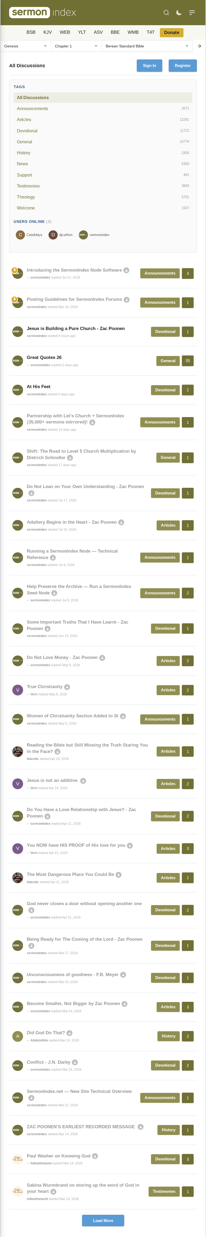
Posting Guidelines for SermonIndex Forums (74, 299)
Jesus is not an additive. (53, 780)
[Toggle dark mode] (178, 12)
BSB (31, 32)
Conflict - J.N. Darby (48, 1062)
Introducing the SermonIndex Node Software (74, 270)
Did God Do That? (46, 1032)
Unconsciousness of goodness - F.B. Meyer (73, 974)
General (103, 141)
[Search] (166, 12)
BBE (115, 32)
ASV (98, 32)
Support (103, 175)
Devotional (103, 130)
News (103, 163)
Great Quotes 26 (44, 357)
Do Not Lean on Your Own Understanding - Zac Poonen (85, 486)
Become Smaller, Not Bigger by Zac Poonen (73, 1003)
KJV (47, 32)
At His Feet (38, 386)
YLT (82, 32)
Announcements (103, 108)
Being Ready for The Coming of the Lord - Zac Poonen (84, 939)
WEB (65, 32)
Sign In (149, 65)
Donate (171, 32)
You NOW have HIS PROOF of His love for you (76, 845)
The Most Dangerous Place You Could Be (70, 874)
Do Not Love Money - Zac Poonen (62, 657)
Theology (103, 196)
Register (183, 65)
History (103, 152)
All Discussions (33, 97)
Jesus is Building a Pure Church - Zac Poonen (76, 328)
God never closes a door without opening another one (84, 903)
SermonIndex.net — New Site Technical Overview (79, 1091)
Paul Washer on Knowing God (58, 1156)
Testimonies (103, 185)
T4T (150, 32)
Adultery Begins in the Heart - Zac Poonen (72, 522)
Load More (103, 1220)
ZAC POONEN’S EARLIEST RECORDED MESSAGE (81, 1126)
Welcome (103, 207)
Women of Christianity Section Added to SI (72, 715)
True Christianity (44, 686)
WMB (133, 32)
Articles (103, 119)
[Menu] (192, 12)
